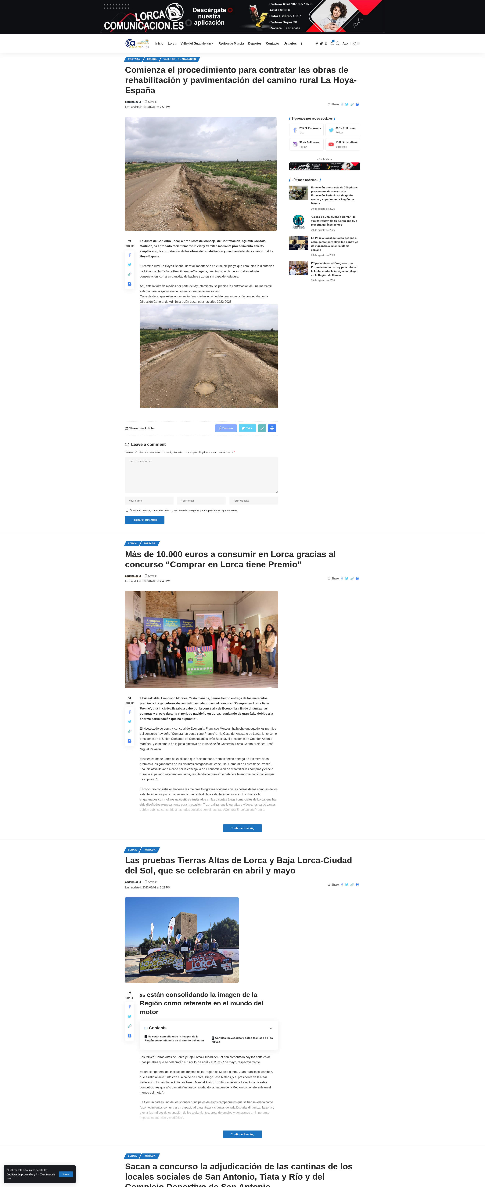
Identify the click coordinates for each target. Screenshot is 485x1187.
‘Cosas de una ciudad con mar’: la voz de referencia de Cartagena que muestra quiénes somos (334, 220)
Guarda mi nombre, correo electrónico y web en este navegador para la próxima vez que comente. (183, 510)
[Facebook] (306, 130)
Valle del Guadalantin (179, 59)
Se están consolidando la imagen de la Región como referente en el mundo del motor (174, 1038)
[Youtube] (343, 144)
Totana (152, 59)
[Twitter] (343, 130)
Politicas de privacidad (20, 1174)
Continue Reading (242, 828)
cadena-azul (133, 101)
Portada (134, 59)
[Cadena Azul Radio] (137, 43)
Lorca (132, 543)
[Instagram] (306, 144)
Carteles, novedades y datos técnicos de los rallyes (242, 1039)
